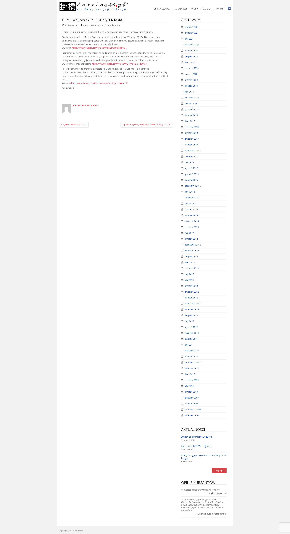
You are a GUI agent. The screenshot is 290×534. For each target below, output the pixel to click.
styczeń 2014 (191, 238)
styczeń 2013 (191, 285)
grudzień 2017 (192, 138)
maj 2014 (189, 232)
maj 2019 (189, 91)
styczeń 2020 (191, 79)
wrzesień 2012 (192, 309)
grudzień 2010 (192, 350)
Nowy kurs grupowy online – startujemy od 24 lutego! (203, 457)
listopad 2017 (191, 144)
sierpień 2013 (191, 256)
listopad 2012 (191, 297)
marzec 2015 (191, 203)
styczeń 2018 (191, 132)
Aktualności (180, 9)
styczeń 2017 (191, 168)
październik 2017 (193, 150)
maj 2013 (189, 274)
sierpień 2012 (191, 315)
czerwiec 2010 (192, 380)
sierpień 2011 (191, 338)
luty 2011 (189, 344)
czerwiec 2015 (192, 197)
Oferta (194, 9)
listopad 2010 (191, 356)
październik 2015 (193, 185)
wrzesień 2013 (192, 250)
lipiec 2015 (190, 191)
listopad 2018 (191, 115)
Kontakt (220, 9)
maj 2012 (189, 321)
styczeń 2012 (191, 327)
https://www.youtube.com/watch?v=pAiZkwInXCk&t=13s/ (99, 47)
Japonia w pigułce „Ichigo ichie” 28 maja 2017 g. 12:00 (146, 124)
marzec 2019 (191, 103)
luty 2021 (189, 38)
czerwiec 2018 (192, 127)
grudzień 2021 (192, 27)
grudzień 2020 (192, 44)
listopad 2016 (191, 180)
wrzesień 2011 (192, 333)
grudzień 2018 (192, 109)
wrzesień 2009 (192, 415)
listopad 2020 (191, 50)
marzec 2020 (191, 74)
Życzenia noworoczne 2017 (74, 124)
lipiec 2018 (190, 121)
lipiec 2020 (190, 62)
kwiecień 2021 (192, 32)
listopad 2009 (191, 403)
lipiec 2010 (190, 374)
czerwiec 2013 (192, 268)
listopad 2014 (191, 215)
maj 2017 (189, 162)
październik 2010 (193, 362)
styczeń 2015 (191, 209)
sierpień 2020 (191, 56)
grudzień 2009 (192, 397)
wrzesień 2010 (192, 368)
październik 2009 (193, 409)
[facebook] (229, 8)
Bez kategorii (114, 25)
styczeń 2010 (191, 391)
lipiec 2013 (190, 262)
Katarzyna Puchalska (93, 25)
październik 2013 (193, 244)
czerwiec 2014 (192, 227)
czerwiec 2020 (192, 68)
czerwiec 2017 (192, 156)
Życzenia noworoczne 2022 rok (196, 436)
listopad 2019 (191, 85)
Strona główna (162, 9)
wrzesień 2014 (192, 221)
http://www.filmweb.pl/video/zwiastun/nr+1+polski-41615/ (99, 83)
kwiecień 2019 (192, 97)
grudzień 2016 (192, 174)
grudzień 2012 (192, 291)
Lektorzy (207, 9)
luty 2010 (189, 385)
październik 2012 (193, 303)
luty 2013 (189, 280)
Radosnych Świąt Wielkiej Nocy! (196, 446)
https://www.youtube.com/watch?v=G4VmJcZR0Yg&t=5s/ (119, 63)
